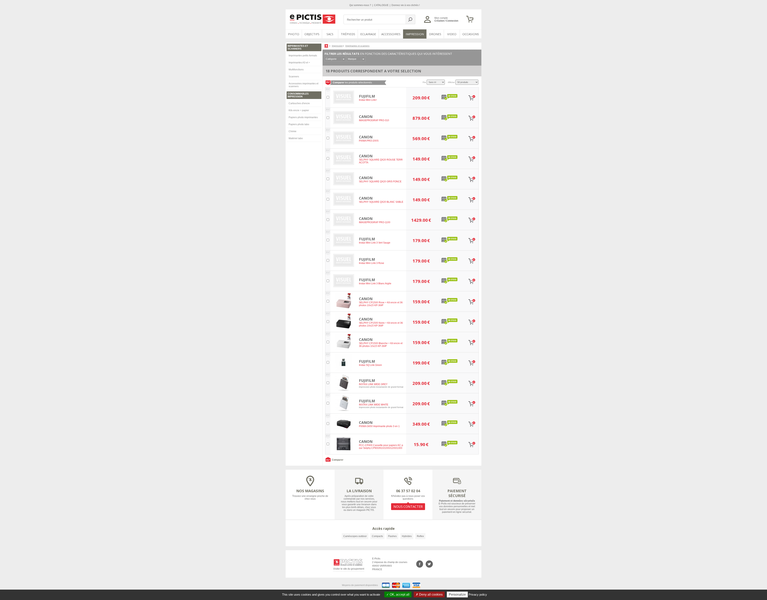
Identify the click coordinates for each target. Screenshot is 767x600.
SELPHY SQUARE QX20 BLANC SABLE (381, 202)
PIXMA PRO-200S (369, 140)
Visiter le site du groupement (348, 569)
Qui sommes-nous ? (360, 5)
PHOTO (293, 34)
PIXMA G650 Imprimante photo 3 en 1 (379, 426)
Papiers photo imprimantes (303, 117)
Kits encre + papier (299, 110)
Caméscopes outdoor (355, 536)
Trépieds (348, 34)
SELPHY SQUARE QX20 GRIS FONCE (380, 181)
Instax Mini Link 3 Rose (371, 263)
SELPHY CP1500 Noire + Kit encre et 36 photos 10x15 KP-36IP (381, 324)
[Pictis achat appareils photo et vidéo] (327, 46)
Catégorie (331, 59)
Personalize (457, 594)
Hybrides (407, 536)
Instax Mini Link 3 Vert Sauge (374, 242)
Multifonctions (296, 69)
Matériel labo (296, 138)
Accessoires (390, 34)
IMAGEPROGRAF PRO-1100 (374, 222)
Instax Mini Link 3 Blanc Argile (375, 283)
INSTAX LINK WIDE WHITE (373, 404)
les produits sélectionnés (352, 82)
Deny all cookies (430, 594)
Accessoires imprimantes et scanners (303, 85)
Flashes (392, 536)
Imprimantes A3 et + (299, 62)
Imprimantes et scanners (357, 46)
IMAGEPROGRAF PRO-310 (374, 120)
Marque (352, 59)
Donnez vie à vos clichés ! (405, 5)
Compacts (377, 536)
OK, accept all (399, 594)
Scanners (294, 76)
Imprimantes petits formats (303, 55)
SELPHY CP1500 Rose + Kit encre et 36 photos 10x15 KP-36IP (381, 304)
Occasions (470, 34)
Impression (415, 34)
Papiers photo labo (299, 124)
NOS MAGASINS (310, 490)
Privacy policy (478, 594)
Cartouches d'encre (299, 103)
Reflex (420, 536)
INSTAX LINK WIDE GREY (373, 384)
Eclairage (368, 34)
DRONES (435, 34)
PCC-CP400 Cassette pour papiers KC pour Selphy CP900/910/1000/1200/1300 (381, 446)
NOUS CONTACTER (408, 506)
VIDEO (451, 34)
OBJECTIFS (311, 34)
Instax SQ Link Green (370, 365)
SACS (330, 34)
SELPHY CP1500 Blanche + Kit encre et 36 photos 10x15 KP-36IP (380, 344)
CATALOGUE (381, 5)
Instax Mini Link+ (368, 100)
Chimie (292, 131)
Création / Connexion (446, 20)
